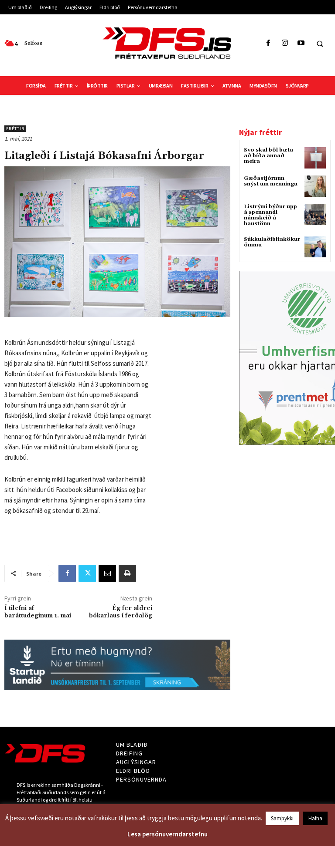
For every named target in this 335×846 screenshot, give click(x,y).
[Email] (107, 573)
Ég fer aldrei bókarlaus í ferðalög (120, 612)
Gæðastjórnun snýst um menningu (270, 181)
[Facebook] (268, 43)
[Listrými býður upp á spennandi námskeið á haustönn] (315, 214)
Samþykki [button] (282, 818)
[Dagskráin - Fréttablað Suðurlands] (167, 43)
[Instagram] (285, 43)
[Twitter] (87, 573)
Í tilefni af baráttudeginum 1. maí (37, 612)
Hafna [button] (315, 818)
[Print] (127, 573)
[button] (320, 43)
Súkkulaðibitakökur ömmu (272, 242)
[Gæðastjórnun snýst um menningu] (315, 186)
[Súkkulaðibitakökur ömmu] (315, 247)
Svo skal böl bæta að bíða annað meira (268, 156)
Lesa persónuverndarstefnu (167, 834)
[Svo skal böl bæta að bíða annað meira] (315, 158)
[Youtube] (301, 43)
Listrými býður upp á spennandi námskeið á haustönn (270, 215)
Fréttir (15, 128)
